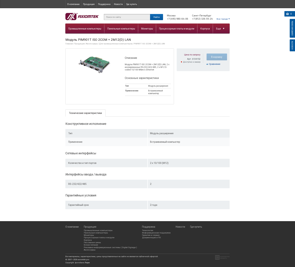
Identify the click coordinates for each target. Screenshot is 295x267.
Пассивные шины (92, 242)
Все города (222, 19)
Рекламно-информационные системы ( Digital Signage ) (110, 247)
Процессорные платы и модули (176, 28)
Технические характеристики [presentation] (85, 113)
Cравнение (214, 64)
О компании (73, 4)
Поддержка (104, 4)
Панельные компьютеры (121, 28)
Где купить (131, 4)
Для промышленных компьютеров (115, 44)
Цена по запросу (192, 55)
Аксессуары (92, 44)
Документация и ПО (151, 237)
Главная (69, 44)
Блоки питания (91, 245)
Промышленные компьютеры (84, 28)
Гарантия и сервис (151, 235)
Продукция (89, 4)
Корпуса (205, 28)
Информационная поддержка (156, 233)
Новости (118, 4)
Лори (87, 263)
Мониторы (147, 28)
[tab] (85, 112)
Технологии (147, 230)
